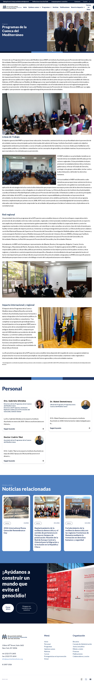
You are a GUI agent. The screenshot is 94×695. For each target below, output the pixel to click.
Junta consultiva (78, 646)
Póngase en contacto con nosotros (26, 608)
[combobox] (86, 1)
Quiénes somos (49, 649)
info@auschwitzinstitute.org (12, 659)
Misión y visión (78, 649)
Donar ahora (8, 608)
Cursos (46, 654)
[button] (34, 7)
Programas (48, 646)
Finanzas (76, 651)
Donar (46, 659)
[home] (13, 7)
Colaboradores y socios (81, 656)
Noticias (47, 651)
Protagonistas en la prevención (55, 656)
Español (85, 1)
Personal (47, 644)
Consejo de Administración (82, 644)
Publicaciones (78, 654)
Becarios (76, 642)
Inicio (46, 642)
